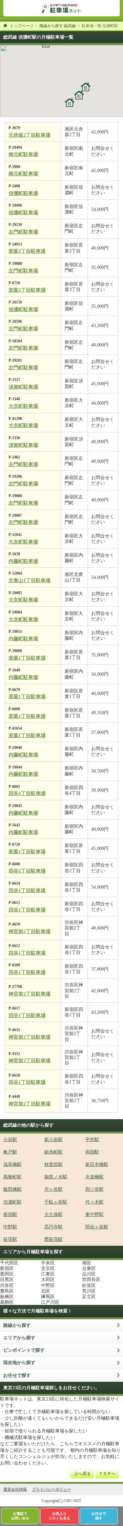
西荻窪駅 (53, 1239)
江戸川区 (50, 1302)
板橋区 (7, 1296)
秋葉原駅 (53, 1164)
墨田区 (7, 1274)
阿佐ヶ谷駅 (96, 1226)
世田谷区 (91, 1279)
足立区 (89, 1296)
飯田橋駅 (12, 1189)
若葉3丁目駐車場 (27, 251)
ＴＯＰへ (107, 1473)
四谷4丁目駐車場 (27, 793)
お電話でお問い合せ (20, 1516)
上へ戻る (82, 1473)
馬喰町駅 (12, 1176)
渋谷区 (7, 1285)
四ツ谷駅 (94, 1189)
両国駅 (92, 1152)
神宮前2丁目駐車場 (30, 931)
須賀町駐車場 (23, 387)
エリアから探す (19, 1337)
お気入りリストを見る (59, 1516)
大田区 (48, 1279)
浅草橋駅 (12, 1164)
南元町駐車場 (23, 154)
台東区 (89, 1268)
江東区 (48, 1274)
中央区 (48, 1262)
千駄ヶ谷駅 (55, 1202)
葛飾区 (7, 1302)
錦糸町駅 (53, 1152)
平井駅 (92, 1139)
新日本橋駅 (96, 1164)
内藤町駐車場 (23, 561)
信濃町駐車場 (23, 193)
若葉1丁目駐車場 (27, 658)
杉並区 (89, 1285)
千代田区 (9, 1262)
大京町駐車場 (23, 406)
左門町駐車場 (23, 231)
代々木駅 (94, 1202)
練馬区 (48, 1296)
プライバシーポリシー (51, 1489)
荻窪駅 (10, 1239)
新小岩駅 (53, 1139)
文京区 (48, 1268)
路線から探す (17, 1325)
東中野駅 (94, 1214)
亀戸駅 (10, 1152)
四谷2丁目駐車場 (27, 871)
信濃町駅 (12, 1202)
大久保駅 (53, 1214)
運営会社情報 (15, 1489)
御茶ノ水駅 (55, 1176)
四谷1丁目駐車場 (27, 890)
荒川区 (89, 1291)
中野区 (48, 1285)
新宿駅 (10, 1214)
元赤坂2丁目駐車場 (30, 135)
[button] (69, 102)
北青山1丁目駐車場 (30, 580)
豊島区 (7, 1291)
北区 (45, 1291)
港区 (86, 1262)
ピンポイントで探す (24, 1350)
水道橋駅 (94, 1176)
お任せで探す (17, 1375)
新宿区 (7, 1268)
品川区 (89, 1274)
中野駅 (10, 1226)
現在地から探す (19, 1362)
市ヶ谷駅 (53, 1189)
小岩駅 (10, 1139)
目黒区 (7, 1279)
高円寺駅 (53, 1226)
